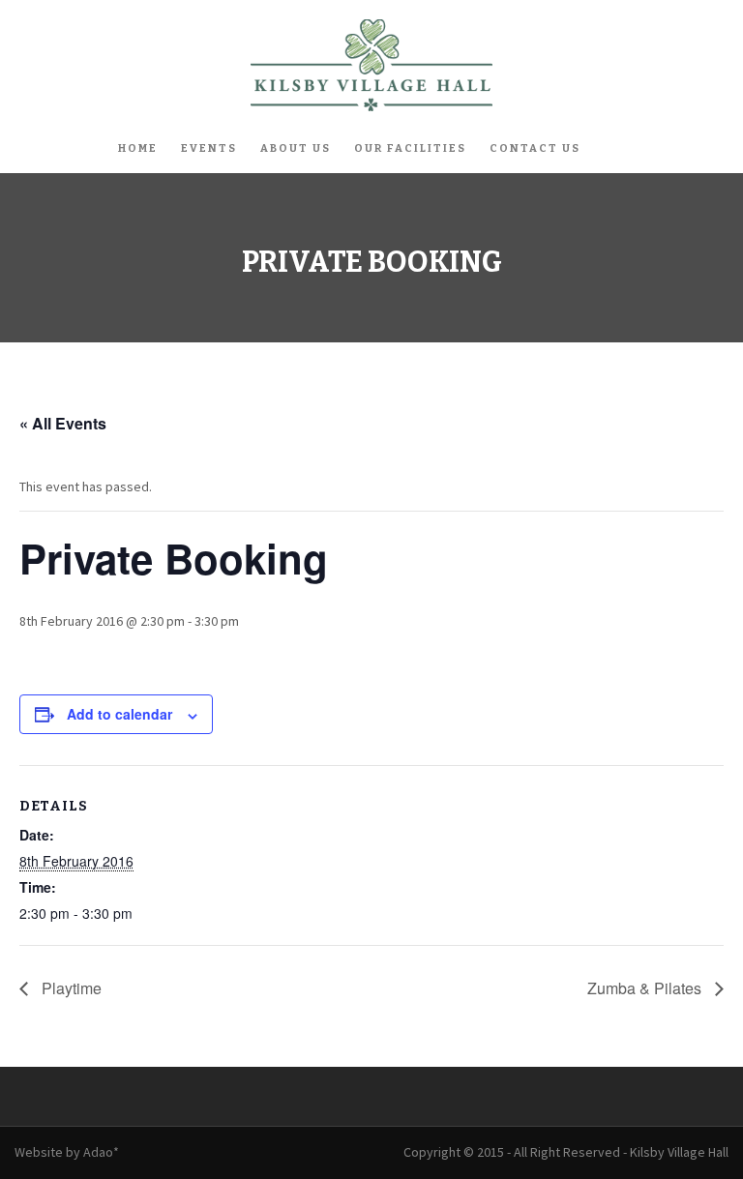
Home (138, 148)
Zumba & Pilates (646, 988)
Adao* (101, 1152)
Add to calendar (119, 713)
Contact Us (535, 148)
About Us (295, 148)
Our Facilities (410, 148)
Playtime (70, 988)
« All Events (62, 423)
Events (209, 148)
